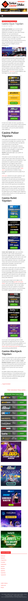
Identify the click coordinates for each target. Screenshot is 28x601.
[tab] (14, 398)
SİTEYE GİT (22, 397)
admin (11, 26)
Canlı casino (12, 71)
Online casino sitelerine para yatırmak (10, 346)
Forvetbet (3, 562)
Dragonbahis (3, 560)
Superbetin (3, 572)
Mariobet (3, 568)
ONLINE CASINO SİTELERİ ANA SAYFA (9, 21)
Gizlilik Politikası (4, 583)
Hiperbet (3, 566)
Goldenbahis (3, 564)
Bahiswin (3, 558)
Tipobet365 (3, 574)
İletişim (2, 587)
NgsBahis (3, 570)
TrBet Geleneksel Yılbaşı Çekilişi (17, 390)
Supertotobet (5, 384)
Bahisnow (3, 556)
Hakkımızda (3, 585)
